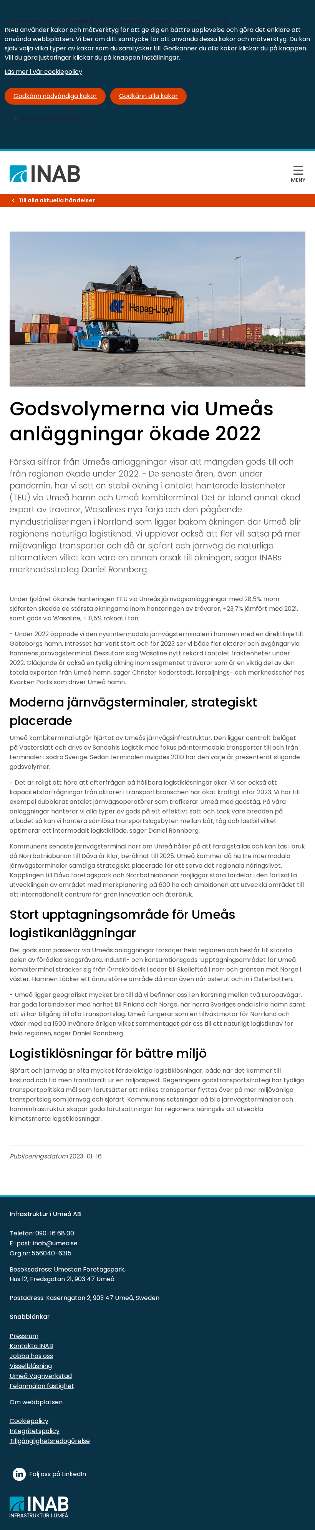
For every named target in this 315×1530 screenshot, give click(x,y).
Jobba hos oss (31, 1356)
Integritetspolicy (35, 1431)
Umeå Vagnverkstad (41, 1376)
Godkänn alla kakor (148, 96)
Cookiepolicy (29, 1421)
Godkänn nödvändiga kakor (55, 96)
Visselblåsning (31, 1366)
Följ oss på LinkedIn (57, 1474)
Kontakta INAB (31, 1346)
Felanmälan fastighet (42, 1386)
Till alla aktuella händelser (56, 200)
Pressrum (24, 1336)
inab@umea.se (55, 1243)
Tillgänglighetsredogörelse (50, 1441)
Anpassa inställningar (52, 117)
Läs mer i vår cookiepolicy (43, 71)
